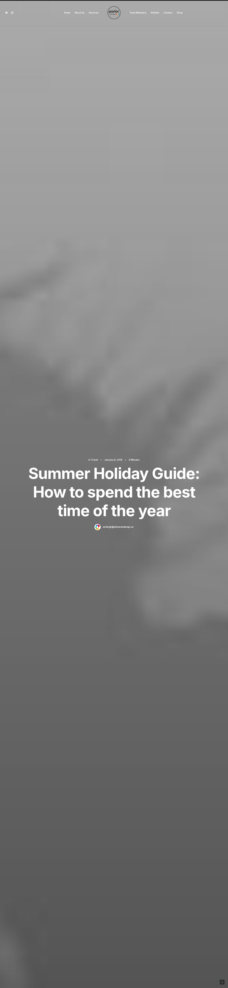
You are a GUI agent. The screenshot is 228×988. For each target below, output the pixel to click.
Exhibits (155, 12)
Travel (94, 459)
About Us (79, 12)
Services (93, 12)
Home (67, 12)
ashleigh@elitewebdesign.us (118, 527)
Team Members (138, 12)
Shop (180, 12)
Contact (168, 12)
